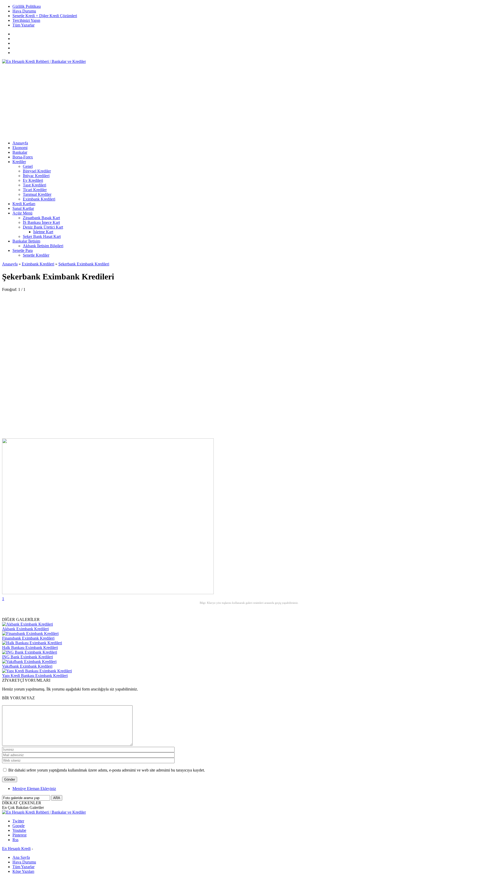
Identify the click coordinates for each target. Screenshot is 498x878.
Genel (28, 166)
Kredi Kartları (23, 204)
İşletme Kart (43, 232)
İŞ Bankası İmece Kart (41, 222)
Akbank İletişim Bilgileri (43, 246)
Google (18, 825)
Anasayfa (20, 143)
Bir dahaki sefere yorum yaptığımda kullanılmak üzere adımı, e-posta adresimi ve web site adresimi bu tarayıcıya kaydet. (106, 770)
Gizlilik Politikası (26, 6)
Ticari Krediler (35, 189)
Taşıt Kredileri (34, 185)
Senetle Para (22, 250)
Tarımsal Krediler (37, 194)
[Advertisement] (157, 100)
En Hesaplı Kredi (16, 848)
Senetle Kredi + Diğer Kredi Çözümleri (44, 16)
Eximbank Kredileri (39, 199)
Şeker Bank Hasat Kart (42, 236)
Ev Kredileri (33, 180)
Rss (15, 839)
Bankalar (19, 152)
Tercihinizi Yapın (26, 20)
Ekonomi (19, 147)
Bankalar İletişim (26, 241)
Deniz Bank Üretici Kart (43, 227)
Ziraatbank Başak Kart (41, 218)
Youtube (19, 830)
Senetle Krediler (36, 255)
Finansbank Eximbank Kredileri (28, 638)
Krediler (19, 161)
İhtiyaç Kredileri (36, 175)
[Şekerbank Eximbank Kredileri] (108, 593)
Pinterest (19, 835)
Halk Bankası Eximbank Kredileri (30, 647)
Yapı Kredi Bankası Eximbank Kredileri (35, 675)
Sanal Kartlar (23, 208)
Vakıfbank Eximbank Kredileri (27, 666)
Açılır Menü (22, 213)
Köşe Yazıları (23, 871)
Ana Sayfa (21, 857)
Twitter (18, 821)
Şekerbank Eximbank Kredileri (83, 264)
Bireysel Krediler (37, 171)
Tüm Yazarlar (23, 25)
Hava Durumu (24, 11)
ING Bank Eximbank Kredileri (27, 657)
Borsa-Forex (22, 157)
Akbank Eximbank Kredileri (25, 629)
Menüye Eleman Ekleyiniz (34, 788)
